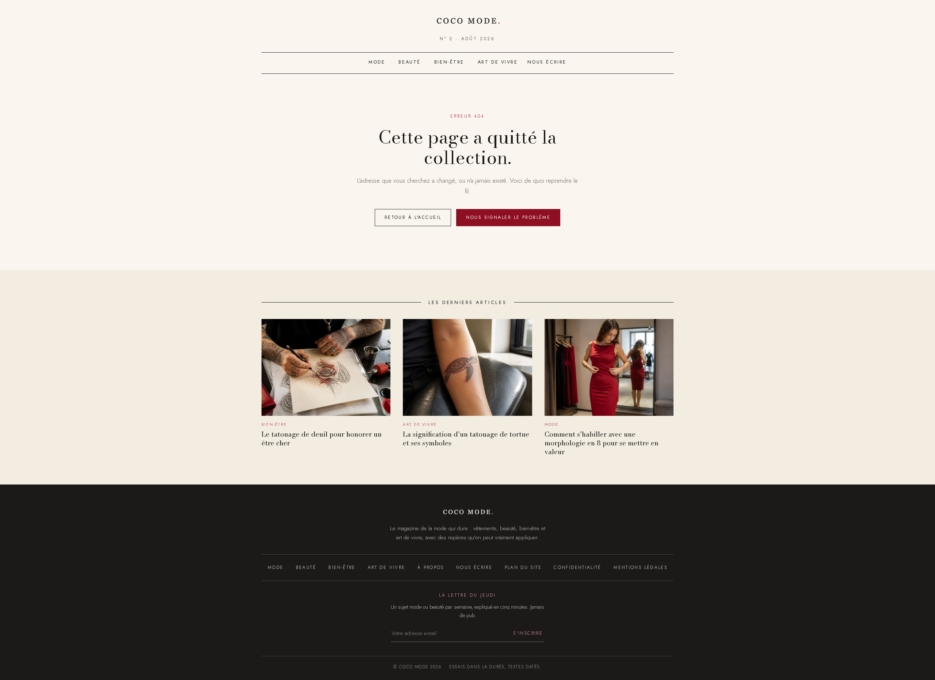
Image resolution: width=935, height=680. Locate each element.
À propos (430, 567)
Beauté (409, 61)
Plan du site (523, 567)
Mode (377, 61)
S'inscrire (528, 633)
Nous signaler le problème (508, 217)
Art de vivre (498, 61)
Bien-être (449, 61)
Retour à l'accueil (413, 217)
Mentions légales (640, 567)
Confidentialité (578, 567)
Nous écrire (546, 61)
